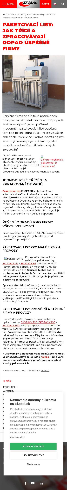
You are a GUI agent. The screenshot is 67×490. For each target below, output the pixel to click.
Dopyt (45, 4)
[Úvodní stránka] (28, 4)
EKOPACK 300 (11, 325)
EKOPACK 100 (29, 322)
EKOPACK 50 (28, 263)
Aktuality (21, 14)
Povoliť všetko (33, 446)
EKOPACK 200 (46, 322)
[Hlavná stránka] (3, 14)
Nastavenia (33, 464)
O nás (11, 14)
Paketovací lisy (11, 191)
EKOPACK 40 (10, 263)
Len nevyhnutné (33, 455)
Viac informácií (17, 437)
